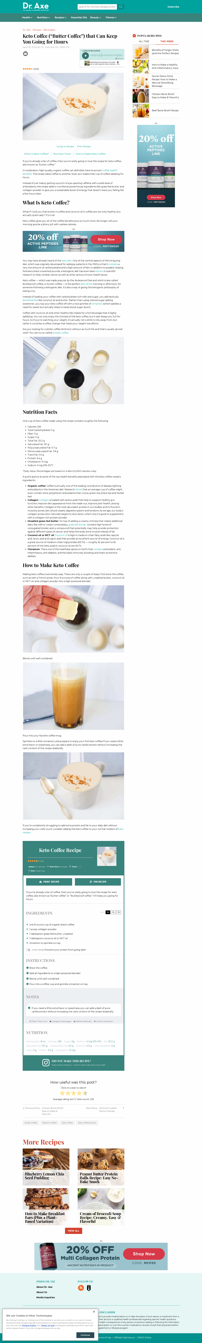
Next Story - (92, 1108)
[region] (50, 1325)
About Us (41, 1292)
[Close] (94, 1312)
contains (113, 264)
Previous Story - (32, 1108)
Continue (85, 1335)
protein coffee (60, 332)
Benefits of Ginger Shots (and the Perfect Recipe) (165, 52)
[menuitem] (28, 17)
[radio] (62, 1094)
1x (108, 912)
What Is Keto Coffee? (36, 153)
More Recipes (43, 1142)
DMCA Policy (144, 1338)
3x (118, 912)
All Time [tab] (144, 41)
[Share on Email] (25, 53)
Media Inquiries (45, 1297)
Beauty (94, 17)
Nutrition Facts (62, 153)
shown (99, 271)
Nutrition (42, 17)
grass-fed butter (77, 524)
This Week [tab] (167, 41)
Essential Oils (79, 17)
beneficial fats (30, 300)
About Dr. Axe (44, 1287)
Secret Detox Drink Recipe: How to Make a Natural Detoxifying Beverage (164, 81)
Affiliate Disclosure (124, 1338)
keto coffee (67, 1123)
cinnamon (97, 303)
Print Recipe (84, 146)
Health (26, 17)
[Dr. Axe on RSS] (81, 1287)
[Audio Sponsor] (102, 63)
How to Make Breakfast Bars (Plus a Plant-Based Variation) (45, 1217)
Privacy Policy (29, 1325)
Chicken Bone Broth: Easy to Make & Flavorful (165, 96)
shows (78, 489)
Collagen (44, 500)
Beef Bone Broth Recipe (165, 110)
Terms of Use (104, 1338)
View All (73, 1231)
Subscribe (173, 6)
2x (113, 912)
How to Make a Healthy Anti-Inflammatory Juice (165, 66)
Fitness (110, 17)
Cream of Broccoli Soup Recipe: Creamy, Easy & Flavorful (100, 1217)
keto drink (86, 284)
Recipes (59, 17)
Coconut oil (61, 535)
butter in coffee (49, 1123)
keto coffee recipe (87, 1123)
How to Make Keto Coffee (91, 153)
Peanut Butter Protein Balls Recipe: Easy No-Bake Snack (99, 1177)
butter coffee (31, 1123)
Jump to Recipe (65, 146)
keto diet (67, 260)
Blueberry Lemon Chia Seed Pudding (44, 1175)
